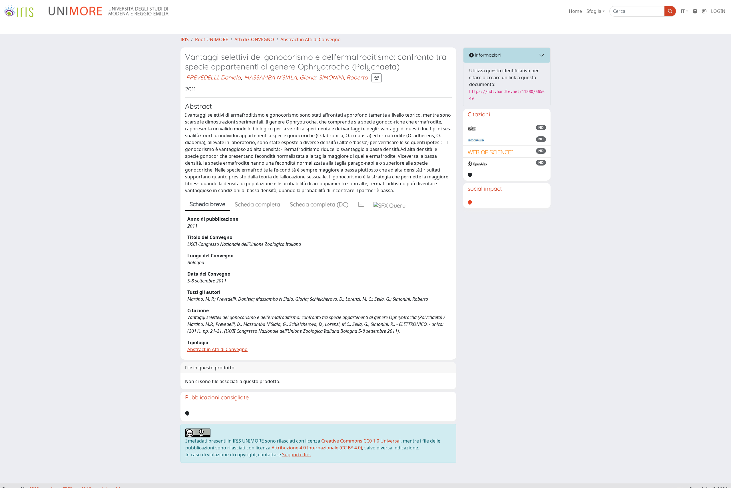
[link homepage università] (109, 11)
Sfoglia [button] (594, 11)
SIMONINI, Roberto (343, 77)
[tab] (361, 204)
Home (575, 11)
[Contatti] (704, 11)
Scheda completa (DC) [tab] (319, 204)
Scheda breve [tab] (207, 204)
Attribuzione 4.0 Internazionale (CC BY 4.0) (317, 448)
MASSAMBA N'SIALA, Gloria (279, 77)
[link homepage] (20, 11)
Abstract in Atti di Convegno (310, 39)
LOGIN (718, 11)
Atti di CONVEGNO (254, 39)
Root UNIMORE (211, 39)
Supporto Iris (296, 454)
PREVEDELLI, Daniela (213, 77)
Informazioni (487, 55)
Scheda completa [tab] (257, 204)
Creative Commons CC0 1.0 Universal (361, 441)
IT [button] (683, 11)
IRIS (184, 39)
